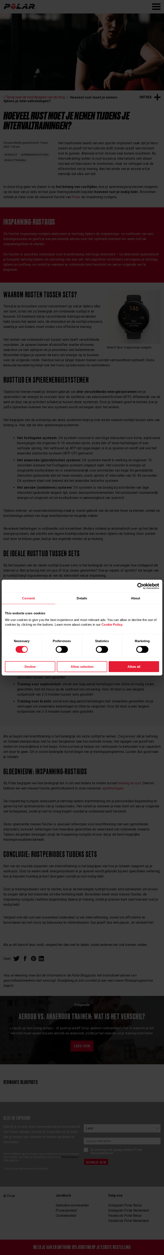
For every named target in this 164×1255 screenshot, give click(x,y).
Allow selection (82, 666)
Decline (30, 666)
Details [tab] (82, 598)
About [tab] (135, 598)
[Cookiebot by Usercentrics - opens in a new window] (140, 586)
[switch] (62, 649)
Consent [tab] (28, 598)
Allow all (133, 666)
